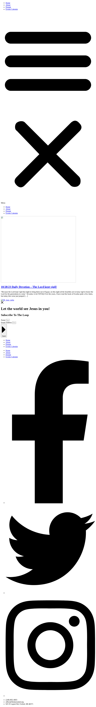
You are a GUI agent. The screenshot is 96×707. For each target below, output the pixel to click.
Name (3, 320)
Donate (8, 7)
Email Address (6, 323)
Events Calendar (12, 9)
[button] (48, 108)
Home (8, 3)
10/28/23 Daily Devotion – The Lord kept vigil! (29, 286)
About (8, 5)
